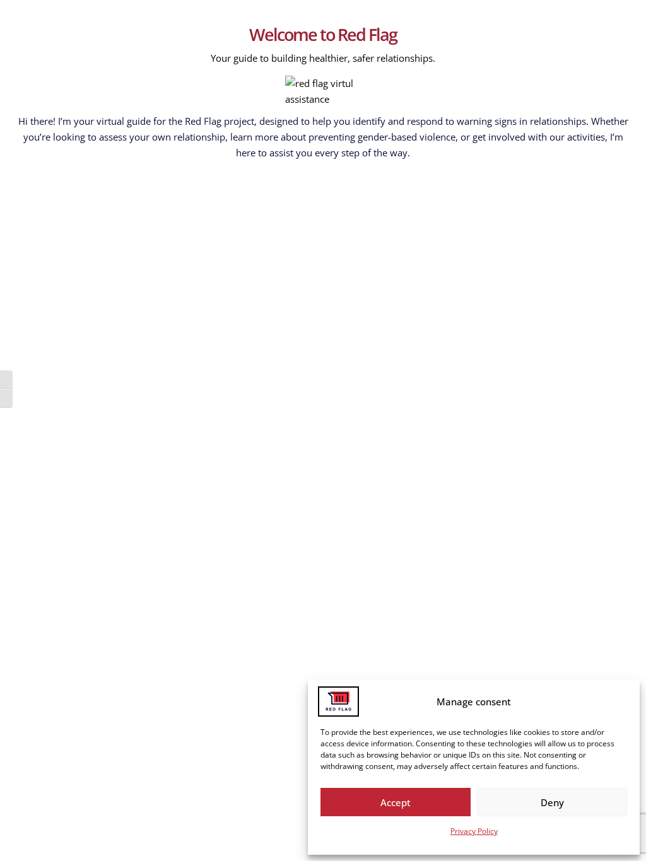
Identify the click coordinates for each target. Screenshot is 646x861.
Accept (395, 802)
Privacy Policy (474, 831)
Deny (552, 802)
